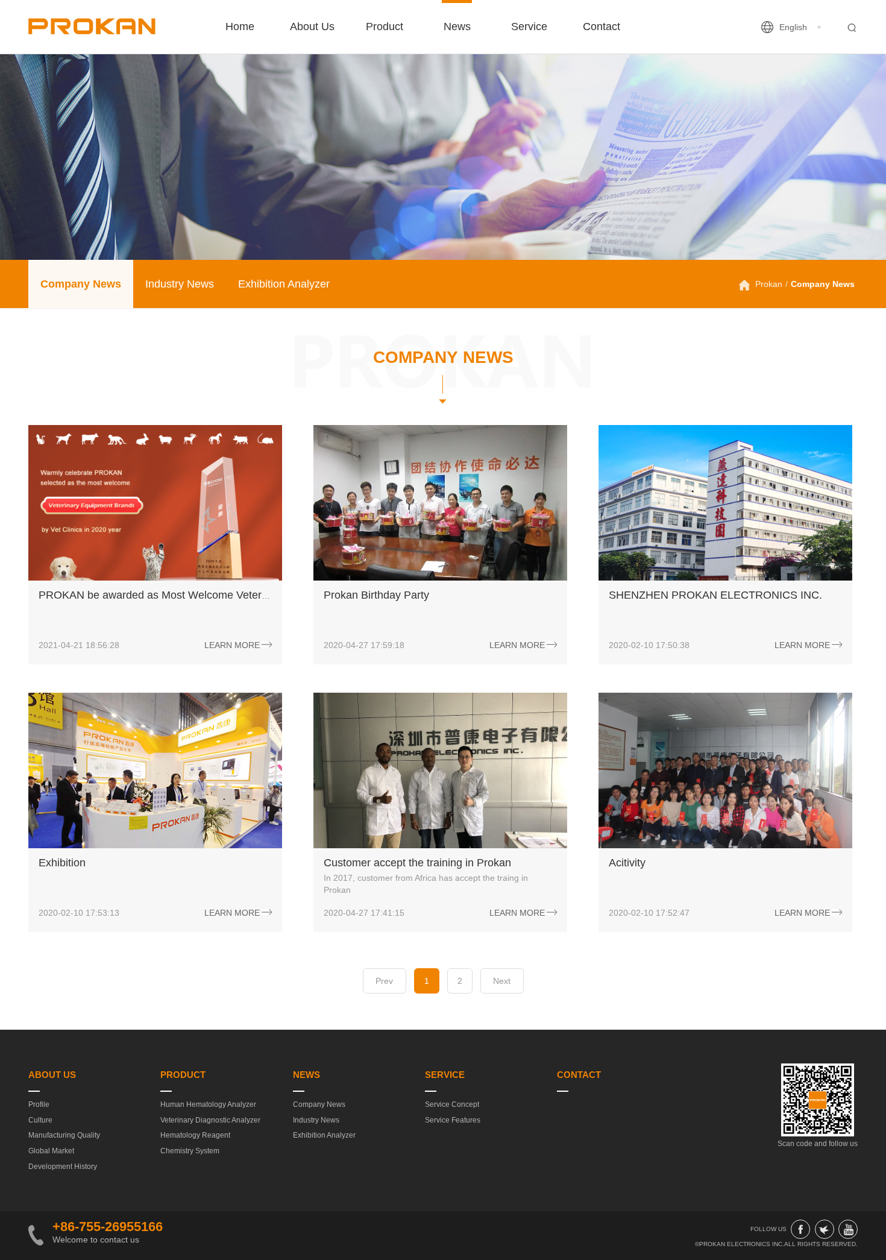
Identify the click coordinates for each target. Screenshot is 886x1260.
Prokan (768, 284)
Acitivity (627, 863)
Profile (38, 1104)
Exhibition (62, 863)
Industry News (179, 284)
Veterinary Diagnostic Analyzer (210, 1120)
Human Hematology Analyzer (208, 1104)
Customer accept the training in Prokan (417, 863)
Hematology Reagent (195, 1135)
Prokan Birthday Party (376, 595)
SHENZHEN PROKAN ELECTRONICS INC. (715, 595)
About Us (312, 26)
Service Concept (452, 1104)
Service (529, 26)
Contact (601, 26)
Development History (62, 1166)
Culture (40, 1120)
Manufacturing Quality (64, 1135)
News (457, 26)
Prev (384, 981)
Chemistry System (189, 1151)
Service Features (452, 1120)
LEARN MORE (232, 644)
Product (384, 26)
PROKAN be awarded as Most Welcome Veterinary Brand (178, 595)
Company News (80, 284)
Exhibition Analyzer (284, 284)
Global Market (51, 1151)
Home (239, 26)
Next (502, 981)
